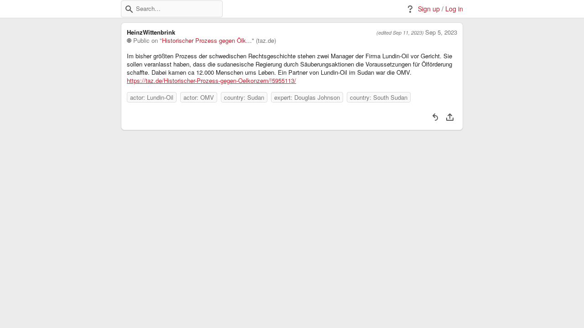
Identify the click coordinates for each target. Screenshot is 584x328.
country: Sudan (244, 97)
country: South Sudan (378, 97)
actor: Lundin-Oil (151, 97)
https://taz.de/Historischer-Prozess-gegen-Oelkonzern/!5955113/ (211, 81)
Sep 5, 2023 (441, 32)
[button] (129, 9)
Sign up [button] (429, 9)
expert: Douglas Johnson (307, 97)
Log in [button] (454, 9)
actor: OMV (198, 97)
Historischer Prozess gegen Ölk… (207, 40)
